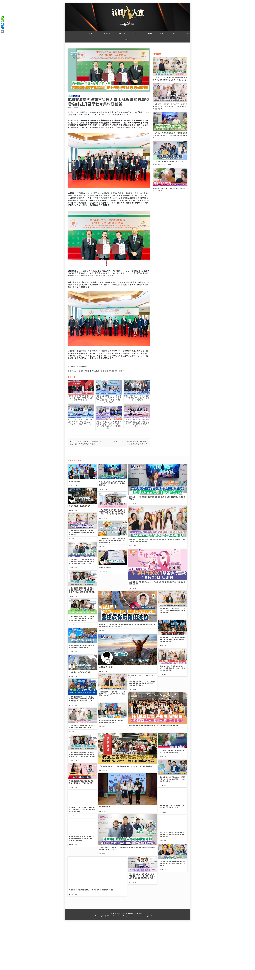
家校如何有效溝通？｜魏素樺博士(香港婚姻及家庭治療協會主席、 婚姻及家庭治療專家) (172, 834)
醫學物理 (101, 371)
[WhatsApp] (2, 17)
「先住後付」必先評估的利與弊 (80, 672)
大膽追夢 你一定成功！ (107, 667)
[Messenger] (2, 24)
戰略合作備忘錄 (84, 371)
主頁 (79, 33)
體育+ (162, 33)
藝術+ (175, 33)
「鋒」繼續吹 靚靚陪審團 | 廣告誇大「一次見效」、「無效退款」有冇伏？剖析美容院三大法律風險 (81, 618)
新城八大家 (93, 371)
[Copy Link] (2, 31)
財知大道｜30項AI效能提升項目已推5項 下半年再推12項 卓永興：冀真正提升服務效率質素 (82, 809)
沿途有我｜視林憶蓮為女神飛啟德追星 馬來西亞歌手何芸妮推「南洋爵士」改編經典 (173, 863)
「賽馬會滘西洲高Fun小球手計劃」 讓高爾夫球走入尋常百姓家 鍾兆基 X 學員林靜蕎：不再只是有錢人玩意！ (81, 699)
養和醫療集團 (113, 371)
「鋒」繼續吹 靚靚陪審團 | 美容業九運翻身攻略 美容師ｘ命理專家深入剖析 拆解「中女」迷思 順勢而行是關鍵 (82, 590)
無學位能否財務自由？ (107, 567)
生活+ (135, 33)
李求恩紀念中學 (74, 481)
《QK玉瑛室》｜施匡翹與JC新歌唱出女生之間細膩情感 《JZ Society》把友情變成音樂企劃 (172, 668)
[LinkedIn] (2, 28)
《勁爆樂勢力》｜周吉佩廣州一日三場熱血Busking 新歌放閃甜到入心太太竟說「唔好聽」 (173, 610)
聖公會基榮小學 (104, 807)
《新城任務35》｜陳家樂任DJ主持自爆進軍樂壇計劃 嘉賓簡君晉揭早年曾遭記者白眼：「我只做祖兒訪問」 (81, 561)
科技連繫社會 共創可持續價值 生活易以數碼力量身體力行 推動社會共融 (154, 725)
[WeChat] (2, 20)
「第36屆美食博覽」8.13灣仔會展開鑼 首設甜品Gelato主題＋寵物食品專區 (125, 766)
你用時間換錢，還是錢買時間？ (80, 506)
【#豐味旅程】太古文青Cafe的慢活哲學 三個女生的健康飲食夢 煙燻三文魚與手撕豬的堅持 (112, 540)
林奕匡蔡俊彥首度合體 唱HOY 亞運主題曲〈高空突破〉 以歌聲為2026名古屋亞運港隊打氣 (173, 779)
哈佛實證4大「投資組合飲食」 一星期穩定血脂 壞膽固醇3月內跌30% (93, 890)
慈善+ (127, 39)
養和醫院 (121, 371)
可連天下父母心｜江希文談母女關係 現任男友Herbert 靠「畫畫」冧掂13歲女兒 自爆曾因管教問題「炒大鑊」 (142, 876)
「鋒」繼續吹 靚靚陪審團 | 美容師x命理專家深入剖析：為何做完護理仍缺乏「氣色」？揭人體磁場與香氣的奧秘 (112, 512)
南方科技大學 (74, 371)
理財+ (106, 33)
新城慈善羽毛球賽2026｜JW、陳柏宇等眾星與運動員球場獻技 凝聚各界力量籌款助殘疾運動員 (142, 683)
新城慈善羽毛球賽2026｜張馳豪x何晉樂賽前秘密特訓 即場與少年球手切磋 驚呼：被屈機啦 (81, 838)
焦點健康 (77, 96)
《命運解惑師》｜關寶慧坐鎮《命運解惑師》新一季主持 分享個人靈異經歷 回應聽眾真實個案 (173, 639)
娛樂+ (150, 33)
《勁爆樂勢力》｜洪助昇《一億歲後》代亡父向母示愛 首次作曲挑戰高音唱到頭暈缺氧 (82, 532)
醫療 (106, 371)
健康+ (91, 33)
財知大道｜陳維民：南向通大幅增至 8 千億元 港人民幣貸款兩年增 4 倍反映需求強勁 (112, 483)
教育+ (121, 33)
